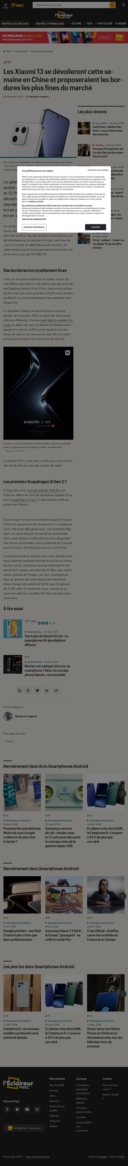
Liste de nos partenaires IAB (34, 219)
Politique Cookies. (36, 202)
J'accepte (95, 227)
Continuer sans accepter (98, 170)
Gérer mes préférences (34, 227)
